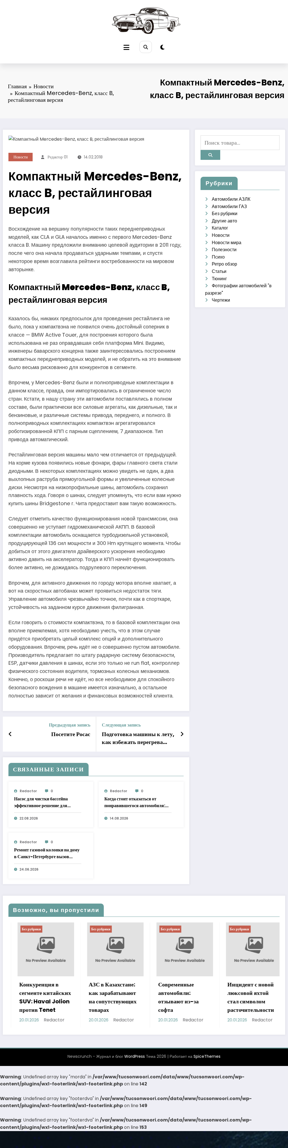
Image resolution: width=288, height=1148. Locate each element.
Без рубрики (224, 213)
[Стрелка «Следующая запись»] (182, 734)
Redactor (28, 791)
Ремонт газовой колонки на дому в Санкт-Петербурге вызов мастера (47, 853)
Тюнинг (219, 278)
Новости (21, 157)
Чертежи (221, 300)
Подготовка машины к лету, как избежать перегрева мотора (138, 738)
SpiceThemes (207, 1062)
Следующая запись (121, 725)
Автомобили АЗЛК (231, 199)
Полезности (224, 249)
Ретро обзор (224, 264)
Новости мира (226, 242)
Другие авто (224, 221)
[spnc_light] (162, 47)
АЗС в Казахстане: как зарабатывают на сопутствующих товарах (90, 997)
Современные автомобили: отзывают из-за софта (156, 997)
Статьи (219, 271)
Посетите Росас (70, 734)
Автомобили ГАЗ (229, 206)
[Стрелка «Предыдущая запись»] (10, 734)
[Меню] (126, 47)
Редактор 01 (58, 157)
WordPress (134, 1062)
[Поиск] (146, 47)
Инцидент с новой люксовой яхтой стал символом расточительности (228, 997)
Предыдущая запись (69, 725)
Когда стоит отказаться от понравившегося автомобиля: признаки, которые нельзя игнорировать (134, 802)
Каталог (220, 228)
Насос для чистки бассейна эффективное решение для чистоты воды (41, 802)
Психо (218, 257)
